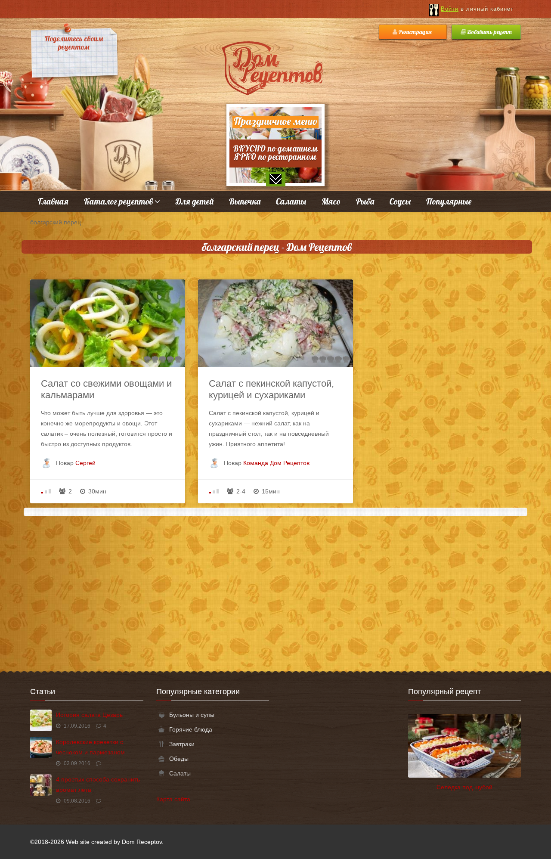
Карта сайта (173, 799)
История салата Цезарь (89, 714)
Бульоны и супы (191, 714)
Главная (53, 201)
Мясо (331, 201)
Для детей (195, 201)
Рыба (365, 201)
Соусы (400, 201)
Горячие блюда (190, 729)
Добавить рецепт (489, 32)
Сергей (85, 462)
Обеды (179, 758)
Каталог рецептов (119, 201)
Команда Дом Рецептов (276, 462)
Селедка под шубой (464, 787)
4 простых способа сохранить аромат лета (98, 784)
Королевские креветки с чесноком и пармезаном (90, 747)
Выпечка (244, 201)
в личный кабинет (477, 9)
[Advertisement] (275, 589)
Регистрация (415, 32)
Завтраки (182, 744)
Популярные (448, 201)
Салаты (291, 201)
